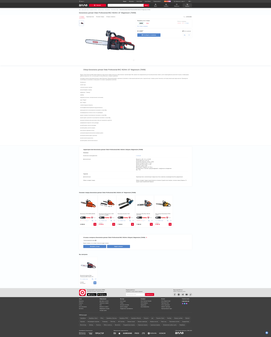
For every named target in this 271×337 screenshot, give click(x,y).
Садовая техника (93, 9)
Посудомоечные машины (129, 324)
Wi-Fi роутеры (121, 321)
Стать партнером (165, 304)
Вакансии (81, 301)
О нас (80, 304)
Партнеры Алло (165, 302)
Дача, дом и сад (85, 9)
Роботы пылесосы (108, 324)
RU (189, 1)
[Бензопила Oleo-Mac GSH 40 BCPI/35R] (144, 203)
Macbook (187, 318)
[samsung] (127, 333)
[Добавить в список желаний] (189, 35)
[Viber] (182, 304)
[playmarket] (102, 294)
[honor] (162, 333)
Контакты (81, 308)
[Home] (79, 9)
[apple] (119, 333)
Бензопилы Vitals (114, 9)
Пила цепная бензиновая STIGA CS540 (162, 214)
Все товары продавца (142, 26)
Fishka (121, 302)
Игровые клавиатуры (142, 321)
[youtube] (186, 294)
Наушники (82, 321)
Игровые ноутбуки (178, 318)
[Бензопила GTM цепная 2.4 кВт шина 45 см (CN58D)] (107, 203)
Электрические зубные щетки (170, 324)
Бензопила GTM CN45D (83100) (87, 213)
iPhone (102, 318)
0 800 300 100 (185, 301)
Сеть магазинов (83, 306)
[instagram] (178, 294)
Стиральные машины (143, 324)
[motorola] (152, 333)
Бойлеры (91, 324)
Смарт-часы (163, 321)
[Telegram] (184, 304)
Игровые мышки (131, 321)
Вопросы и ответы (104, 306)
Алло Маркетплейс (165, 301)
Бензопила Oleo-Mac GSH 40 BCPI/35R (143, 214)
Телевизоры (105, 321)
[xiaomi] (115, 333)
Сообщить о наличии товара (95, 282)
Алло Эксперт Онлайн (146, 301)
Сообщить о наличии (150, 35)
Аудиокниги (143, 304)
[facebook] (174, 294)
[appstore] (92, 294)
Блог (101, 304)
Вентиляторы (83, 324)
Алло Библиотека (145, 306)
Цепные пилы (101, 9)
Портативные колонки (174, 321)
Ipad (152, 318)
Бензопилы (107, 9)
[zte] (143, 333)
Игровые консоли (154, 321)
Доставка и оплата (104, 301)
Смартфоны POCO (123, 318)
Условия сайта (103, 310)
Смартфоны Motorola (136, 318)
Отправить (109, 5)
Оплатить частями (124, 304)
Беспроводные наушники (93, 321)
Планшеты (146, 318)
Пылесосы (98, 324)
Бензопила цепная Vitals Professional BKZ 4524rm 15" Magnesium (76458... (86, 276)
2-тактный (138, 155)
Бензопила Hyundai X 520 (124, 213)
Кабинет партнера (165, 306)
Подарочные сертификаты (126, 308)
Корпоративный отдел (166, 308)
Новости (81, 302)
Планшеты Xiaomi (160, 318)
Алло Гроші (123, 301)
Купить (95, 224)
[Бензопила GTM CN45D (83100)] (88, 203)
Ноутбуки (169, 318)
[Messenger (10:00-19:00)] (186, 304)
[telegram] (182, 294)
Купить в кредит (124, 306)
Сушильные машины (155, 324)
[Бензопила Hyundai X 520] (126, 203)
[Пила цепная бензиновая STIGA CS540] (163, 203)
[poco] (137, 333)
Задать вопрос (118, 246)
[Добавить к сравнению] (184, 35)
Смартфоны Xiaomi (93, 318)
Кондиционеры (185, 321)
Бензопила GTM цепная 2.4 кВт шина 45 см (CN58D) (106, 214)
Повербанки (182, 324)
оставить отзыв (95, 246)
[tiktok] (190, 294)
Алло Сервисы (144, 302)
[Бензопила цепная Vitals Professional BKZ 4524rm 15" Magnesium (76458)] (81, 23)
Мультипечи (117, 324)
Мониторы (113, 321)
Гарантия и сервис (104, 302)
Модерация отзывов (104, 308)
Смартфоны (83, 318)
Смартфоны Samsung (111, 318)
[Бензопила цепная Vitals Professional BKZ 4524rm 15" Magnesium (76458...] (88, 265)
